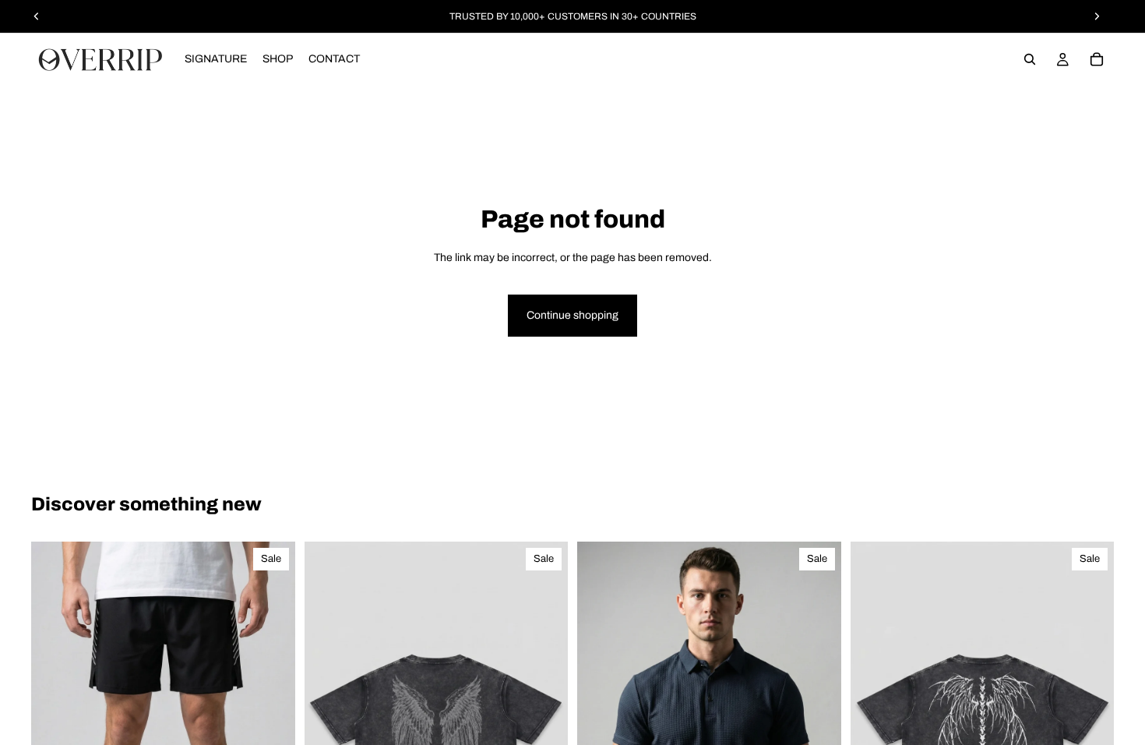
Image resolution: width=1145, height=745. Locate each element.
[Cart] (1097, 59)
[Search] (1030, 59)
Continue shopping (572, 315)
